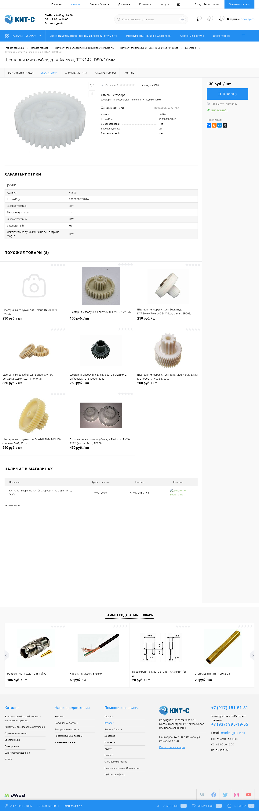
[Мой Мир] (219, 125)
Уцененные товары (65, 742)
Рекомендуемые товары (68, 735)
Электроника (12, 746)
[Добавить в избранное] (92, 85)
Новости (109, 755)
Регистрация (211, 4)
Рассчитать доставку (224, 103)
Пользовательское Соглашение (122, 768)
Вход (198, 4)
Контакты (145, 4)
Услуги (165, 4)
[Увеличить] (50, 121)
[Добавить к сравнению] (92, 93)
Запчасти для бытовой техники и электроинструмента (23, 718)
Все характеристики (166, 107)
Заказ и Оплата (99, 4)
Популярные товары (66, 723)
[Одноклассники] (214, 125)
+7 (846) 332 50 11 (48, 805)
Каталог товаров (25, 35)
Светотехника (12, 739)
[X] (225, 125)
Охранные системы (16, 733)
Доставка (124, 4)
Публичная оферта (114, 774)
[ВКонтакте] (209, 125)
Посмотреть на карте (172, 747)
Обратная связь (20, 805)
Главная (56, 4)
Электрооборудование (17, 752)
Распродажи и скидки (67, 729)
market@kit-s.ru (233, 733)
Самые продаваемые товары (129, 615)
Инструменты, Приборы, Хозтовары (25, 727)
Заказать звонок (239, 4)
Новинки (59, 716)
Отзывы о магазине (115, 761)
